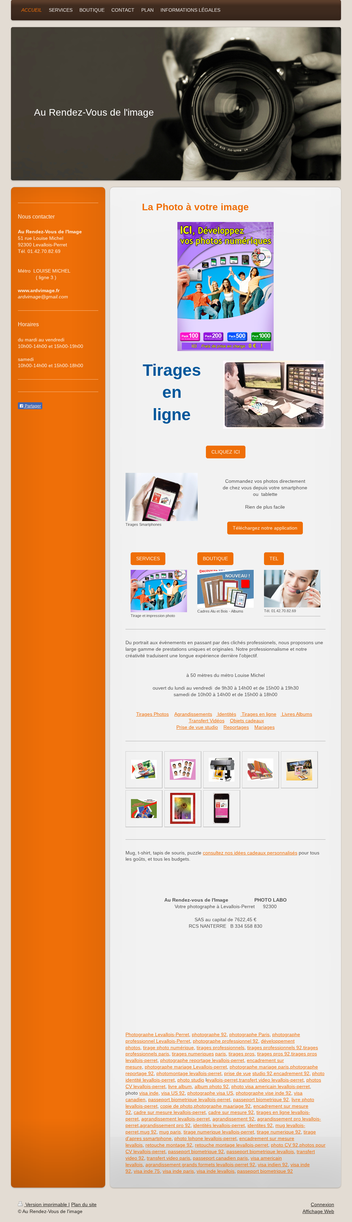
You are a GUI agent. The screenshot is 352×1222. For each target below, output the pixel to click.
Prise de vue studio (197, 727)
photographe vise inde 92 (263, 1093)
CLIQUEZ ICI (225, 452)
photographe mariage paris (259, 1067)
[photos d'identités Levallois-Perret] (183, 769)
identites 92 (260, 1125)
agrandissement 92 (233, 1119)
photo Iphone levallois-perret (205, 1138)
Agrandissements (193, 714)
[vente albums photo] (260, 769)
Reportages (236, 727)
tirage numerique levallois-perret (219, 1132)
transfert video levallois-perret (271, 1080)
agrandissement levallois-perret (175, 1119)
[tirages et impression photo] (144, 769)
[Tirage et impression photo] (159, 591)
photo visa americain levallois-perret (270, 1086)
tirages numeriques (193, 1053)
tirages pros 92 (273, 1053)
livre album (180, 1086)
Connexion (322, 1204)
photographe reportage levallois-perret (202, 1060)
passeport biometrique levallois (260, 1151)
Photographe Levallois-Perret (157, 1034)
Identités (226, 714)
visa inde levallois (215, 1171)
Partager (32, 406)
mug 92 (148, 1132)
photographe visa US (210, 1093)
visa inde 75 (147, 1171)
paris (220, 1053)
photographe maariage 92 (222, 1106)
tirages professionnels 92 (274, 1047)
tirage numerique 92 (279, 1132)
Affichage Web (318, 1211)
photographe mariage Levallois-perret (186, 1067)
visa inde (148, 1093)
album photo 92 (212, 1086)
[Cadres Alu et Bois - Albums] (225, 589)
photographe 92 (209, 1034)
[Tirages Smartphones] (161, 497)
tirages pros (241, 1053)
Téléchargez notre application (265, 528)
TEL (274, 558)
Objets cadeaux (247, 720)
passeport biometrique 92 (196, 1151)
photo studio (190, 1080)
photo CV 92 (284, 1145)
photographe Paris (249, 1034)
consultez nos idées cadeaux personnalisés (250, 853)
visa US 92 (173, 1093)
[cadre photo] (182, 808)
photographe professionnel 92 (225, 1041)
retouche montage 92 (168, 1145)
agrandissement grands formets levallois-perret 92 (200, 1164)
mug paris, (170, 1132)
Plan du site (84, 1204)
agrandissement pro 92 (165, 1125)
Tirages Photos (152, 714)
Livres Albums (296, 714)
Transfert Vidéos (206, 720)
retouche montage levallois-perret (231, 1145)
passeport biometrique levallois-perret (189, 1099)
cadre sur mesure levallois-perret (170, 1112)
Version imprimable (46, 1204)
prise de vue (237, 1073)
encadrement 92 (291, 1073)
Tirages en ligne (258, 714)
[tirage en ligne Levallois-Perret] (144, 808)
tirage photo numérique (168, 1047)
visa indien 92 (273, 1164)
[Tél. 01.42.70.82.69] (292, 588)
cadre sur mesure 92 (231, 1112)
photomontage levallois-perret (188, 1073)
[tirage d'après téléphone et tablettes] (221, 808)
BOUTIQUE (215, 558)
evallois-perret (222, 1080)
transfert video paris (168, 1158)
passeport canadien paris (220, 1158)
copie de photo (176, 1106)
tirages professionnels (220, 1047)
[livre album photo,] (225, 287)
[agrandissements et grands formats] (221, 770)
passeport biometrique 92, (261, 1099)
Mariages (264, 727)
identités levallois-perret (219, 1125)
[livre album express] (299, 769)
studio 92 (262, 1073)
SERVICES (148, 558)
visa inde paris (178, 1171)
